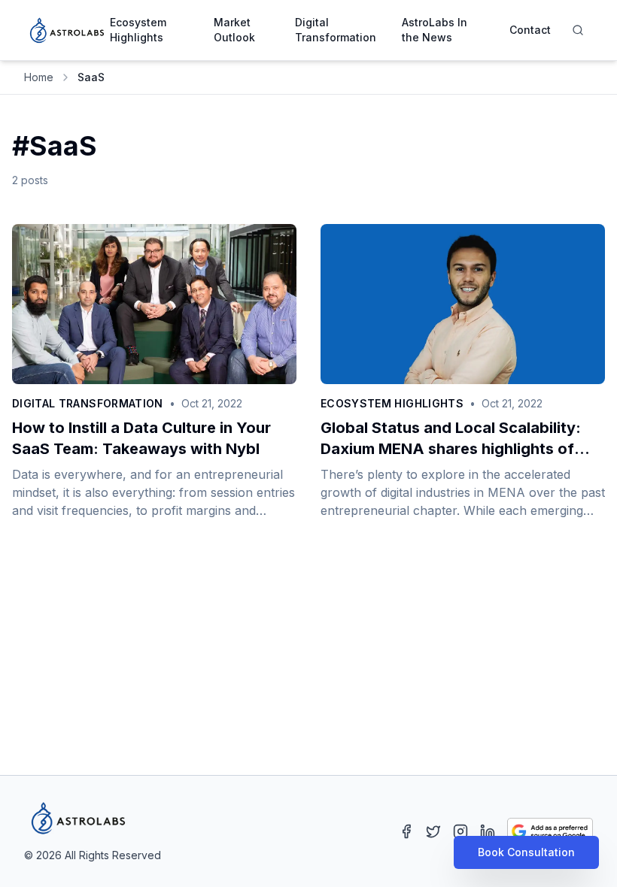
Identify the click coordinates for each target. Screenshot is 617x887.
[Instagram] (460, 831)
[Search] (578, 30)
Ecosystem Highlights (138, 30)
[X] (433, 831)
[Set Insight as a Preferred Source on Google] (550, 831)
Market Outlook (234, 30)
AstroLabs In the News (434, 30)
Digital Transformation (335, 30)
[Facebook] (406, 831)
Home (38, 77)
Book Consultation (526, 852)
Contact (530, 29)
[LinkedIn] (487, 831)
